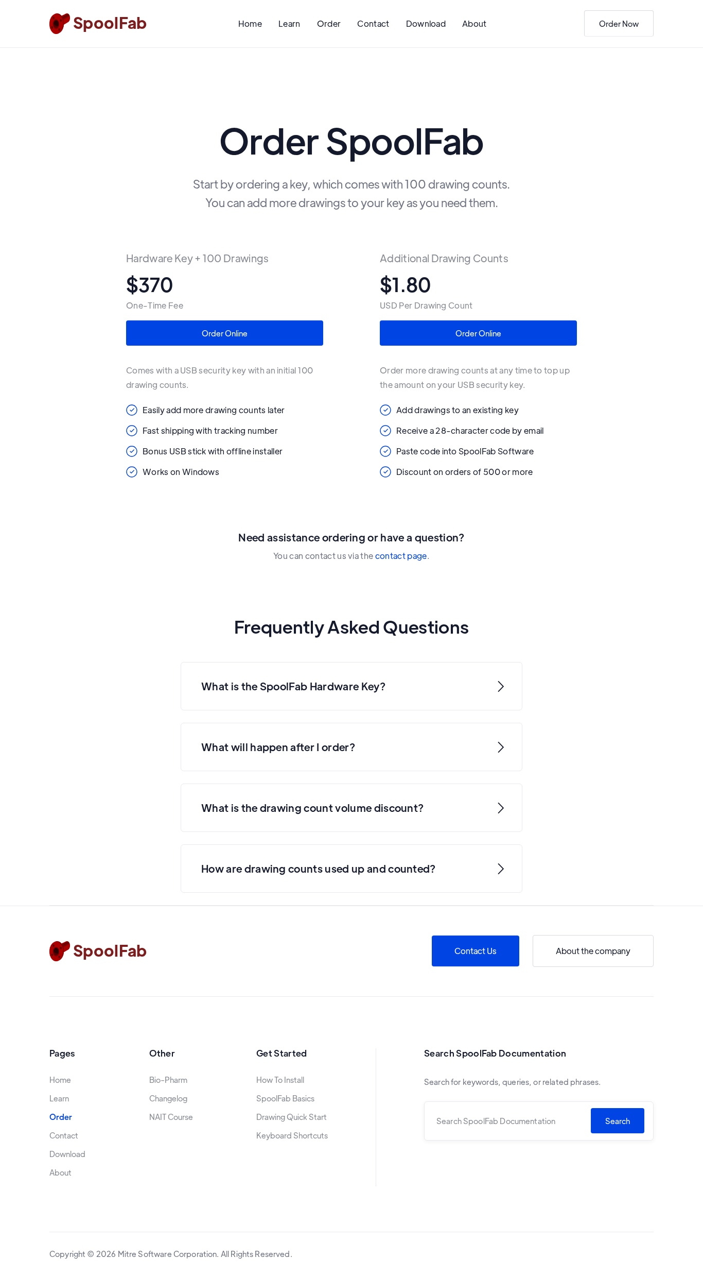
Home (250, 23)
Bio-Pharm (168, 1080)
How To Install (280, 1080)
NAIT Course (171, 1117)
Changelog (168, 1098)
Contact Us (475, 950)
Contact (373, 23)
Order (329, 23)
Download (426, 23)
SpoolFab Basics (285, 1098)
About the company (593, 950)
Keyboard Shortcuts (292, 1135)
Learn (289, 23)
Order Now (619, 23)
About (474, 23)
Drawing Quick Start (291, 1117)
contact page (401, 555)
